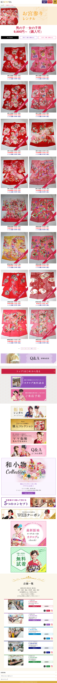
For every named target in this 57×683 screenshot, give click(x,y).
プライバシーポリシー (7, 676)
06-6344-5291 (33, 615)
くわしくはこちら (28, 493)
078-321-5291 (33, 602)
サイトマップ (4, 679)
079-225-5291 (33, 657)
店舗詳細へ (46, 606)
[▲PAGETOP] (53, 679)
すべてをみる (10, 37)
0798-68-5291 (33, 643)
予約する (35, 606)
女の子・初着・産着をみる (47, 37)
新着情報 (3, 672)
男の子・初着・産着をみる (28, 37)
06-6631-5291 (33, 629)
